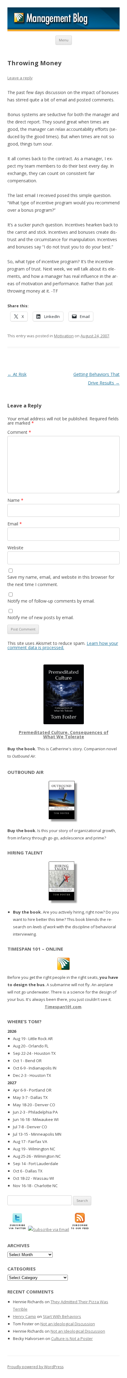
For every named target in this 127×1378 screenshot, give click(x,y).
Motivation (64, 336)
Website (15, 548)
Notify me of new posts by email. (40, 617)
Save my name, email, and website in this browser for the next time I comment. (60, 580)
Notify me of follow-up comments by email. (51, 601)
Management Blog (63, 19)
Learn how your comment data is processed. (62, 645)
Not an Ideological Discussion (67, 1324)
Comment (19, 432)
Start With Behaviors (62, 1316)
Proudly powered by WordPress (35, 1366)
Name (15, 500)
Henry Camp (24, 1316)
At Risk (17, 374)
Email (14, 524)
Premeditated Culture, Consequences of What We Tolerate (64, 734)
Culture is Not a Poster (72, 1338)
